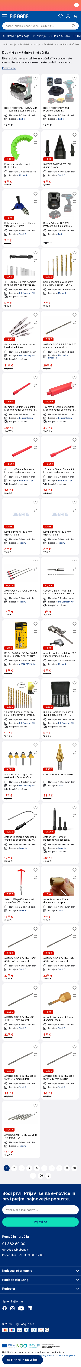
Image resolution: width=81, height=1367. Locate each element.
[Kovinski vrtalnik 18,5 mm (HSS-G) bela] (21, 526)
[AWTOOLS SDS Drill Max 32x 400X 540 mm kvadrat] (60, 953)
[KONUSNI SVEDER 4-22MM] (60, 771)
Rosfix (21, 119)
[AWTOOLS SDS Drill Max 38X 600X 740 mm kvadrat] (21, 1070)
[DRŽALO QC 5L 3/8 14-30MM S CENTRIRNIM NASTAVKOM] (21, 648)
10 (74, 1168)
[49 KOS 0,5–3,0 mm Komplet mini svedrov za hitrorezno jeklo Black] (21, 278)
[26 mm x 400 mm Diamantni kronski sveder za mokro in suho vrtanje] (60, 466)
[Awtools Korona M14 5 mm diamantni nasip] (60, 1012)
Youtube (21, 1308)
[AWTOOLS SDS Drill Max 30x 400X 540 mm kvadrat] (21, 1012)
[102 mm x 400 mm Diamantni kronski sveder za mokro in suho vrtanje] (60, 403)
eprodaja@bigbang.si (15, 1249)
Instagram (12, 1308)
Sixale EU (23, 848)
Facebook (4, 1308)
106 (40, 1175)
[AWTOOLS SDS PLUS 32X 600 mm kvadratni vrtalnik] (60, 341)
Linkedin (30, 1308)
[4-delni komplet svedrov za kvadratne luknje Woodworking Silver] (21, 341)
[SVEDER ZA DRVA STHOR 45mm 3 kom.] (60, 159)
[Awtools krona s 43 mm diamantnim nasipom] (60, 894)
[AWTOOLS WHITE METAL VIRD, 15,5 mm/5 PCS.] (21, 1129)
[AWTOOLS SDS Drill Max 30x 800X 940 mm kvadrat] (60, 1070)
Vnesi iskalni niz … (30, 25)
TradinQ (62, 175)
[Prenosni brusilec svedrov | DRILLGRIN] (21, 159)
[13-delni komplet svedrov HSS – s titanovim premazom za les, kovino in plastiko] (21, 708)
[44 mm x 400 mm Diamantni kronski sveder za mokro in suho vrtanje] (21, 466)
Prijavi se (40, 1222)
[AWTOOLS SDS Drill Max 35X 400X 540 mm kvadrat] (21, 953)
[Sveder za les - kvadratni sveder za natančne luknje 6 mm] (60, 587)
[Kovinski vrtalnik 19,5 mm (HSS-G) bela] (60, 526)
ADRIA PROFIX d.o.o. (28, 664)
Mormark (23, 175)
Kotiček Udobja (26, 418)
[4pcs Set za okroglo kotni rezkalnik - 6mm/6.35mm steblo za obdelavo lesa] (21, 771)
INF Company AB (26, 293)
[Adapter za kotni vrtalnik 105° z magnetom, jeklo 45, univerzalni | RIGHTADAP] (60, 648)
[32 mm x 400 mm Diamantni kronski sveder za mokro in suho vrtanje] (21, 403)
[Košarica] (75, 16)
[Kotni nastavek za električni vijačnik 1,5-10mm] (21, 217)
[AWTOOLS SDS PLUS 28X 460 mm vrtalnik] (21, 587)
